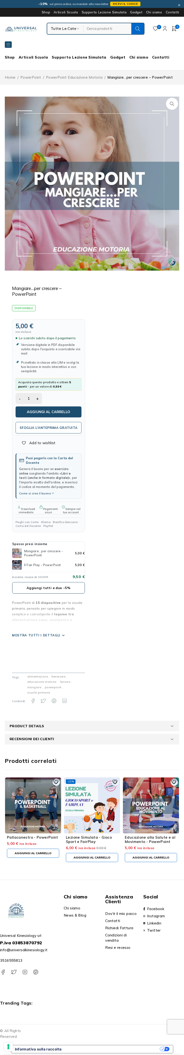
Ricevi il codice (125, 3)
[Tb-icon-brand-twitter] (14, 972)
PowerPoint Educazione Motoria (74, 77)
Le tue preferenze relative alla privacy (113, 1049)
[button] (172, 104)
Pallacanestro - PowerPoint (32, 837)
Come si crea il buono (35, 493)
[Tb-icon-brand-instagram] (25, 972)
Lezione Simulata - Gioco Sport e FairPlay (89, 839)
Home (10, 77)
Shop (46, 12)
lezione (65, 681)
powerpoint (53, 687)
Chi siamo (154, 12)
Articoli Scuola (66, 12)
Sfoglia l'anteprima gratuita (49, 428)
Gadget (136, 12)
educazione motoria (42, 681)
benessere (58, 676)
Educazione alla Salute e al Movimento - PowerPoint (150, 839)
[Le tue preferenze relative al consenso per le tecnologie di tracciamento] (8, 1046)
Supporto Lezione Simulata (104, 12)
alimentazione (37, 676)
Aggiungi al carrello (48, 412)
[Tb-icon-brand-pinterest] (36, 972)
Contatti (172, 12)
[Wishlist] (36, 443)
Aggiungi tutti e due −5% (48, 588)
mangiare (34, 687)
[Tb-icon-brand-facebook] (3, 972)
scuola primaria (38, 692)
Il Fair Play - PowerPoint (42, 565)
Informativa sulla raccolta (38, 1049)
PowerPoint (30, 77)
